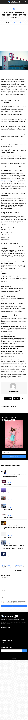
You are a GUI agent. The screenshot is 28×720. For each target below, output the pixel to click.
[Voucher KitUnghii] (3, 515)
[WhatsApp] (20, 22)
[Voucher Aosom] (3, 534)
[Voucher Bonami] (3, 506)
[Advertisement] (14, 39)
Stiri (8, 543)
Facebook (7, 642)
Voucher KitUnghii (8, 517)
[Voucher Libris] (3, 554)
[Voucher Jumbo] (3, 498)
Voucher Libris (7, 557)
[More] (22, 398)
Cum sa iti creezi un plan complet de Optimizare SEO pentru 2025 (20, 568)
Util (14, 8)
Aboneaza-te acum (14, 456)
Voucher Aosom (7, 537)
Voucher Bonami (7, 509)
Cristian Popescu (14, 391)
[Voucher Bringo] (3, 490)
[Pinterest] (17, 22)
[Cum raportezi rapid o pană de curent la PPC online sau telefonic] (3, 472)
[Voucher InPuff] (3, 482)
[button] (2, 2)
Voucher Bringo (7, 493)
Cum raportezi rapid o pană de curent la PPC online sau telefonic (14, 475)
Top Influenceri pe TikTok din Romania (7, 567)
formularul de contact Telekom (9, 180)
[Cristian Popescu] (14, 386)
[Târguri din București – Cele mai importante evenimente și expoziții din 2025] (3, 523)
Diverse (9, 482)
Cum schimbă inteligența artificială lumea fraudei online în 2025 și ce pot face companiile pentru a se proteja (13, 547)
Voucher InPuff (7, 484)
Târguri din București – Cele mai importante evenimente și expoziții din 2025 (14, 527)
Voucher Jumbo (7, 501)
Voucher (9, 499)
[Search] (26, 2)
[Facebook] (11, 22)
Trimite (24, 650)
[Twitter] (14, 22)
